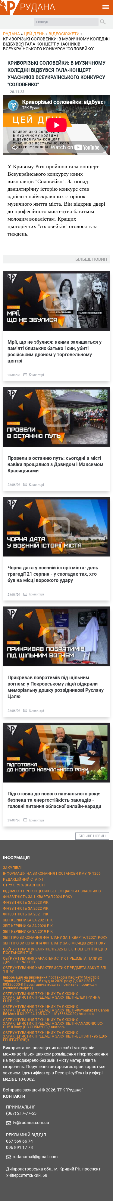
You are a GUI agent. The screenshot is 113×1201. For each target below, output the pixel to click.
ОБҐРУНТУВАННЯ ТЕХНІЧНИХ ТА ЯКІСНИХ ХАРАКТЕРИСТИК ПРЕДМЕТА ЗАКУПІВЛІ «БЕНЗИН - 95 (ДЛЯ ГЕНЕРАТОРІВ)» (55, 1036)
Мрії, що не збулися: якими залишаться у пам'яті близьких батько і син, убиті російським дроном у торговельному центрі (55, 351)
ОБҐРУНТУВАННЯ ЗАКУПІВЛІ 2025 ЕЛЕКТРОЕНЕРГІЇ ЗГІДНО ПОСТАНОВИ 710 (55, 951)
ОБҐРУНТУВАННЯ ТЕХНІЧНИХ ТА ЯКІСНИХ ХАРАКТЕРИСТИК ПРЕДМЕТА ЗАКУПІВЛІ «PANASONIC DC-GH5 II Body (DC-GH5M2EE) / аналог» (53, 1023)
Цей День (34, 33)
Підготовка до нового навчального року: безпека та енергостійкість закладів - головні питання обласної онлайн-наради (54, 800)
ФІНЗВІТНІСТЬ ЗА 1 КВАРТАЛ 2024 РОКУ (38, 897)
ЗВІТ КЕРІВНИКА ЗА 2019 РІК (28, 931)
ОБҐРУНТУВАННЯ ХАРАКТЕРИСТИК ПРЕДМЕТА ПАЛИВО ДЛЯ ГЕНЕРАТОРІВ (52, 960)
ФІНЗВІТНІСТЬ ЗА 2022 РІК (26, 908)
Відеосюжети (64, 33)
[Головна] (10, 14)
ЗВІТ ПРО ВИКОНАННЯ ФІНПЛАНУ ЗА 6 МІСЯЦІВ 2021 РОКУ (54, 943)
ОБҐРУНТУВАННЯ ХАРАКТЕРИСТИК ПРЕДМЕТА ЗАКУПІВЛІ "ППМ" (54, 969)
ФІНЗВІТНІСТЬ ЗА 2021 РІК (26, 914)
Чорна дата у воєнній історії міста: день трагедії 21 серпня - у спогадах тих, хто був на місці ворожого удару (53, 574)
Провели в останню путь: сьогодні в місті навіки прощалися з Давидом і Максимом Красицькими (55, 464)
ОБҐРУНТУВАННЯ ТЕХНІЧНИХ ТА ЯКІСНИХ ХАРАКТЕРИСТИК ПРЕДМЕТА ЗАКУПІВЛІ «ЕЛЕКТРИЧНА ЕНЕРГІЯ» (51, 997)
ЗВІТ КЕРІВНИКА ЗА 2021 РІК (28, 920)
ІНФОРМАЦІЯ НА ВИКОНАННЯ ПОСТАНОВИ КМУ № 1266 (52, 873)
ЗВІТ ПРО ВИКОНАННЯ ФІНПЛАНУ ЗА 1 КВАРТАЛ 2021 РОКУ (55, 937)
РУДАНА (37, 7)
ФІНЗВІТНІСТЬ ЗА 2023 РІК (26, 902)
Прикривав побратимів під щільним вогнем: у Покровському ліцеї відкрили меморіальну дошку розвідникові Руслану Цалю (56, 687)
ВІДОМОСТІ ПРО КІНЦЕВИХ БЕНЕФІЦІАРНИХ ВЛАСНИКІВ (52, 891)
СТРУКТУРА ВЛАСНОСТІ (24, 885)
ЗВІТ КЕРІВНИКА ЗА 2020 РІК (28, 926)
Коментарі (36, 374)
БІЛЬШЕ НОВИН (92, 836)
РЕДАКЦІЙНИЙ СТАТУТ (23, 879)
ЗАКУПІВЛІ (12, 868)
